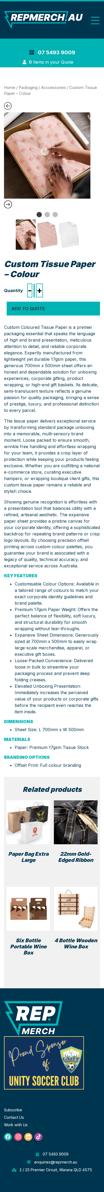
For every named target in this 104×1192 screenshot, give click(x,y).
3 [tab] (55, 214)
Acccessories (53, 87)
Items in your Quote (52, 62)
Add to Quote (28, 308)
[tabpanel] (47, 155)
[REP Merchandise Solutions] (33, 1018)
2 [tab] (47, 214)
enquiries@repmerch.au (55, 1162)
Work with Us (16, 1125)
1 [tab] (39, 214)
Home (9, 87)
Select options (28, 869)
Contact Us (14, 1117)
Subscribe (13, 1110)
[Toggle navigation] (95, 20)
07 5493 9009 (56, 52)
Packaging (28, 87)
